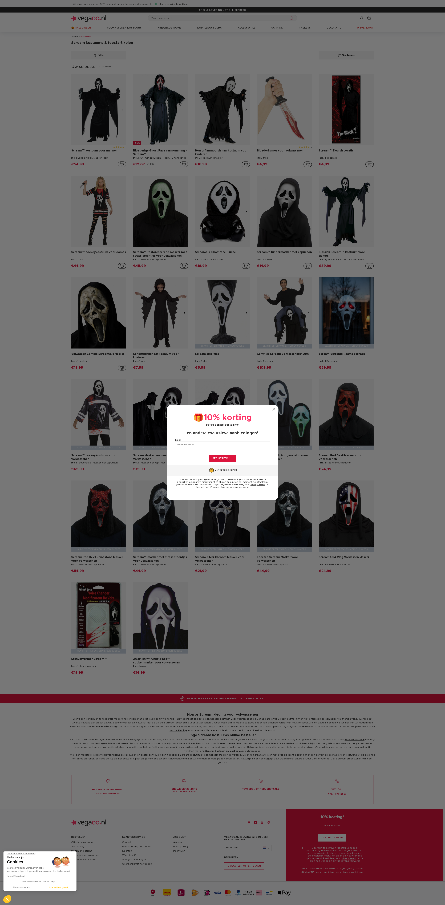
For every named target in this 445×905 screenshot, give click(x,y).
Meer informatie (21, 887)
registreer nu (222, 458)
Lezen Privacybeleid (16, 876)
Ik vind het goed (58, 887)
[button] (7, 899)
